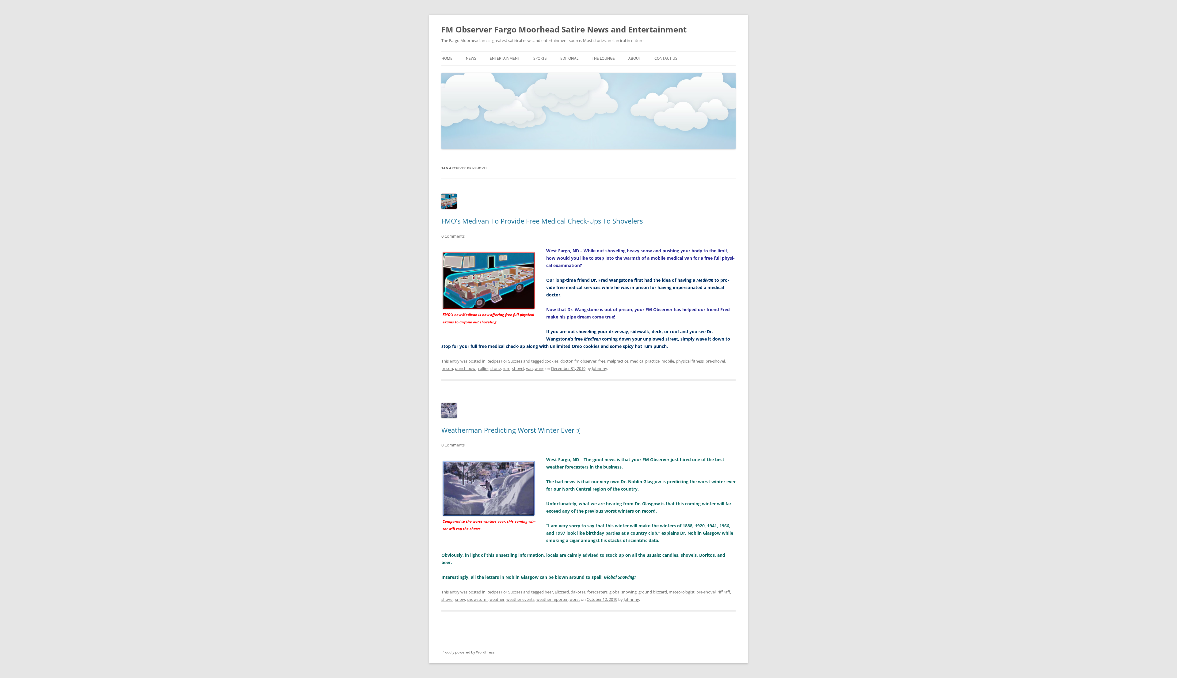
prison (447, 368)
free (601, 361)
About (634, 58)
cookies (551, 361)
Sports (540, 58)
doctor (566, 361)
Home (446, 58)
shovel (518, 368)
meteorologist (682, 592)
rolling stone (489, 368)
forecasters (597, 592)
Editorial (569, 58)
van (529, 368)
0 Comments (453, 236)
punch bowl (465, 368)
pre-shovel (715, 361)
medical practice (645, 361)
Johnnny (599, 368)
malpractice (617, 361)
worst (574, 599)
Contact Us (665, 58)
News (471, 58)
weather (497, 599)
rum (506, 368)
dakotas (578, 592)
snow (460, 599)
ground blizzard (652, 592)
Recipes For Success (504, 361)
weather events (520, 599)
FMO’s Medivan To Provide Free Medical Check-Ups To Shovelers (542, 220)
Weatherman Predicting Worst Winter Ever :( (510, 430)
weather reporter (552, 599)
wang (539, 368)
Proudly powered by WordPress (468, 652)
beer (549, 592)
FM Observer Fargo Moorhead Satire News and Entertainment (564, 29)
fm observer (585, 361)
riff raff (724, 592)
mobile (667, 361)
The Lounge (603, 58)
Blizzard (562, 592)
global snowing (623, 592)
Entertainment (505, 58)
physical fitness (690, 361)
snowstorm (477, 599)
